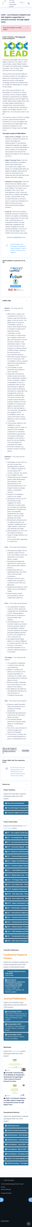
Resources (6, 784)
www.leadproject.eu (16, 237)
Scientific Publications (11, 950)
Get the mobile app (6, 1189)
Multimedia (7, 1047)
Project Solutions (9, 790)
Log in (23, 3)
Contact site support (9, 1180)
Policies (3, 1187)
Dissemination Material (11, 1112)
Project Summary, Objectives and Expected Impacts (13, 37)
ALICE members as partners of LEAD (13, 261)
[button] (26, 37)
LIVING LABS (6, 300)
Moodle (9, 1193)
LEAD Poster (15, 973)
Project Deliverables (10, 822)
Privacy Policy (5, 1221)
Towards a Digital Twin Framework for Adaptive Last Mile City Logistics (15, 986)
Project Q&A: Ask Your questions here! (13, 761)
